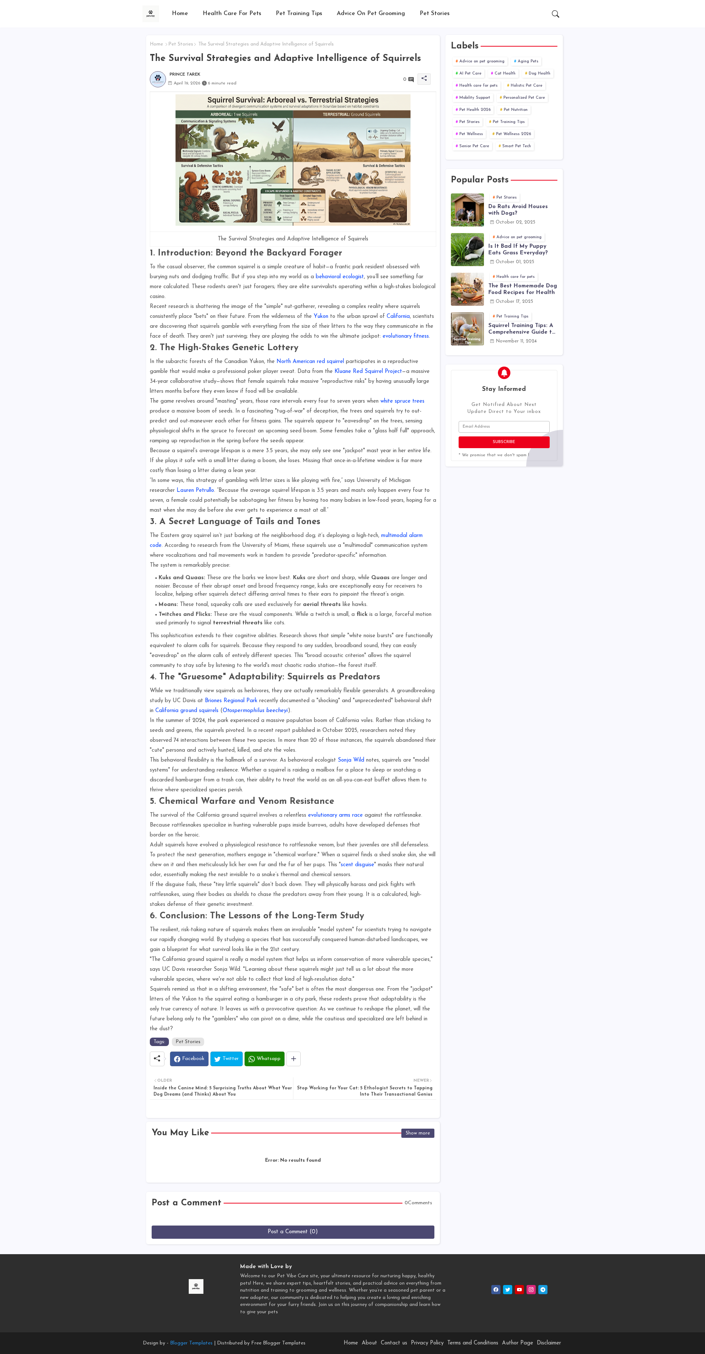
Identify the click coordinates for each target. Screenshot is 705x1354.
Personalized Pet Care (524, 98)
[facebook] (495, 1289)
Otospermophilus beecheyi (255, 711)
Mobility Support (474, 98)
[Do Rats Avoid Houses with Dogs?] (467, 209)
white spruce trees (402, 401)
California (398, 316)
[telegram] (542, 1289)
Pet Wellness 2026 (513, 134)
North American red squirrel (310, 361)
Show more (418, 1133)
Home (180, 14)
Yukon (321, 316)
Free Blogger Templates (278, 1343)
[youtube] (519, 1289)
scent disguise (357, 865)
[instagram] (531, 1289)
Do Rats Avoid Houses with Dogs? (518, 210)
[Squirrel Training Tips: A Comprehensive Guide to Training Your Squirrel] (467, 328)
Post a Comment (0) (293, 1232)
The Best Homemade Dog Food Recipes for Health (522, 289)
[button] (555, 14)
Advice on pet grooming (371, 14)
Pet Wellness (471, 134)
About (369, 1343)
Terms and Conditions (472, 1343)
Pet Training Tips (299, 14)
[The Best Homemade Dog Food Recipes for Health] (467, 289)
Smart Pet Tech (516, 146)
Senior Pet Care (474, 146)
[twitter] (507, 1289)
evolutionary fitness (406, 336)
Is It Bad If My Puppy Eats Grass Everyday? (518, 250)
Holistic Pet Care (526, 86)
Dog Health (539, 74)
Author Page (517, 1343)
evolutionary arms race (335, 815)
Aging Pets (528, 61)
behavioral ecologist (340, 277)
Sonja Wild (351, 760)
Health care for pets (232, 14)
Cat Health (505, 74)
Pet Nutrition (516, 110)
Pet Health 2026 (475, 110)
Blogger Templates (191, 1343)
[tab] (179, 14)
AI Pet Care (470, 74)
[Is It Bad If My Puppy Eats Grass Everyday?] (467, 249)
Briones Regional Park (231, 701)
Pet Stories (434, 14)
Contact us (394, 1343)
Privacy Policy (427, 1343)
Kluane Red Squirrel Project (368, 371)
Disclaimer (549, 1343)
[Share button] (293, 1059)
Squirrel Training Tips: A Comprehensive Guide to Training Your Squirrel (521, 329)
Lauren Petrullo (195, 490)
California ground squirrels (186, 711)
